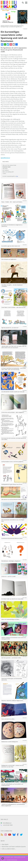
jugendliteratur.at (5, 158)
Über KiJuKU (5, 844)
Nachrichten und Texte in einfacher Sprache (14, 846)
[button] (2, 858)
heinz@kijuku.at (7, 823)
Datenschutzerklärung (12, 859)
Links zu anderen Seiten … (9, 849)
